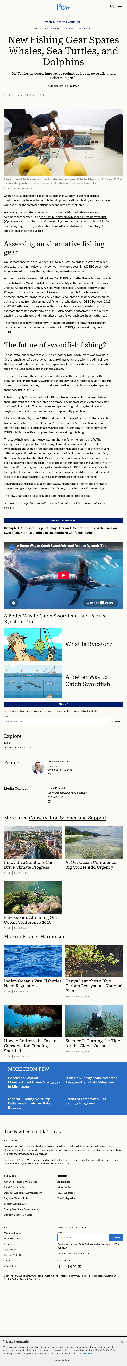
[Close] (121, 1341)
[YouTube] (80, 1267)
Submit (116, 721)
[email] (49, 773)
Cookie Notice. (87, 1353)
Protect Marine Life (43, 936)
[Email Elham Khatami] (49, 801)
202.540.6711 (55, 797)
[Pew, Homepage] (63, 6)
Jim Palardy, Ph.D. (57, 761)
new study (29, 212)
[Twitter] (74, 1266)
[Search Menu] (112, 6)
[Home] (32, 1131)
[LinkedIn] (70, 1267)
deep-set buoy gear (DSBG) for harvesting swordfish (73, 217)
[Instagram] (65, 1267)
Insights (62, 1176)
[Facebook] (59, 1267)
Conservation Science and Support (67, 818)
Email (6, 716)
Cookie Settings (62, 1360)
